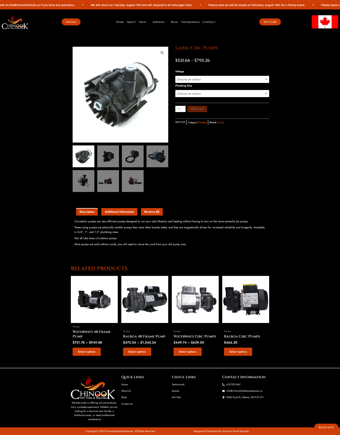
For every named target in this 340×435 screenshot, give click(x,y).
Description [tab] (87, 212)
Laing (220, 122)
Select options (86, 352)
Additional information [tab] (119, 212)
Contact (209, 22)
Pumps (202, 122)
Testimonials (190, 22)
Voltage (179, 71)
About (131, 22)
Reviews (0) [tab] (151, 212)
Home (120, 22)
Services (158, 22)
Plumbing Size (183, 85)
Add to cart (197, 109)
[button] (162, 53)
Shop (142, 22)
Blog (174, 22)
